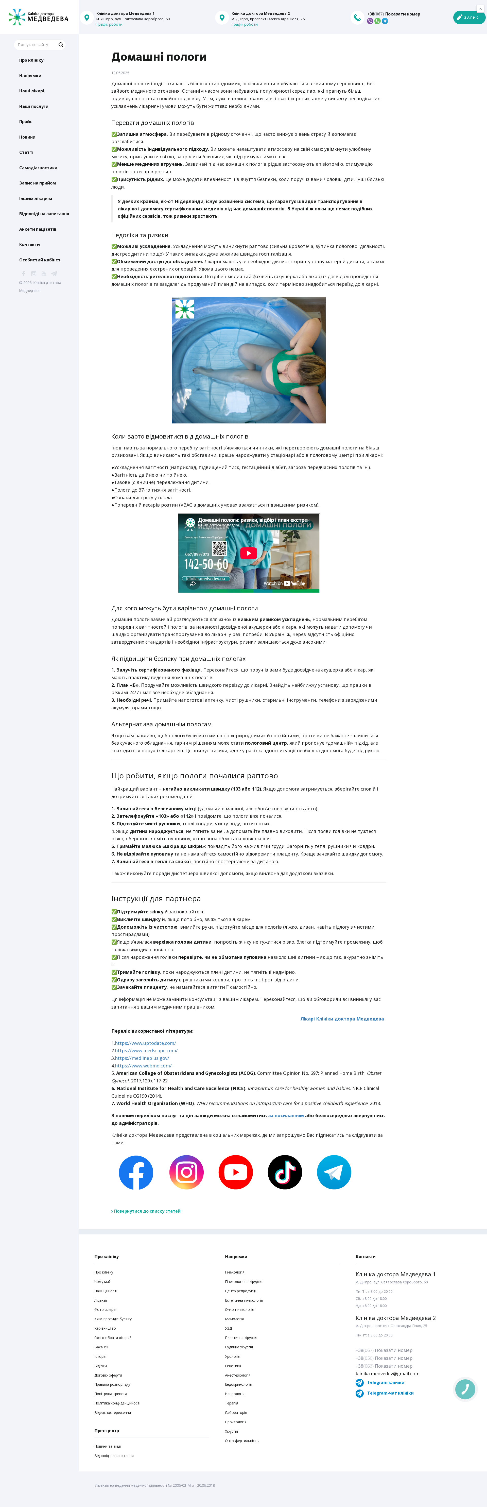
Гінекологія (235, 1272)
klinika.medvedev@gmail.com (388, 1373)
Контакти (29, 244)
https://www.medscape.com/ (146, 1050)
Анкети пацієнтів (38, 229)
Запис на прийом (37, 183)
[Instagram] (185, 1172)
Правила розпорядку (112, 1384)
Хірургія (231, 1431)
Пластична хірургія (241, 1337)
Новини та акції (107, 1446)
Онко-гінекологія (239, 1309)
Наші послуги (33, 106)
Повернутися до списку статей (147, 1211)
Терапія (231, 1403)
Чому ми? (102, 1281)
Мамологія (234, 1318)
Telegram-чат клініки (390, 1393)
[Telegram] (332, 1172)
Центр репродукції (241, 1290)
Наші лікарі (31, 91)
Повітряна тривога (110, 1393)
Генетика (233, 1365)
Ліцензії (100, 1300)
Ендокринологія (238, 1384)
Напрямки (30, 75)
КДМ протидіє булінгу (113, 1318)
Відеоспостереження (112, 1412)
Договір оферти (108, 1375)
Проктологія (236, 1421)
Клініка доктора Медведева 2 (396, 1318)
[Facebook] (136, 1172)
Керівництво (105, 1328)
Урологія (232, 1356)
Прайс (25, 121)
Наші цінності (105, 1290)
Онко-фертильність (242, 1440)
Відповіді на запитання (44, 213)
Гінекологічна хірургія (243, 1281)
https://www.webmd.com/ (143, 1066)
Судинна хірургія (239, 1347)
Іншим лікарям (35, 198)
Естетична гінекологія (244, 1300)
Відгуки (100, 1365)
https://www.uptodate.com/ (145, 1043)
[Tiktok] (283, 1172)
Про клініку (31, 60)
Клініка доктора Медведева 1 (396, 1274)
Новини (27, 137)
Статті (26, 152)
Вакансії (101, 1347)
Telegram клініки (385, 1382)
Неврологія (235, 1393)
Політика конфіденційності (117, 1403)
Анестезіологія (238, 1375)
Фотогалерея (105, 1309)
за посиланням (286, 1115)
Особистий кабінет (40, 260)
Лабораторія (236, 1412)
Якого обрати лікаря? (112, 1337)
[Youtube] (234, 1172)
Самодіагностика (38, 168)
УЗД (228, 1328)
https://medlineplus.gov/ (142, 1058)
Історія (100, 1356)
